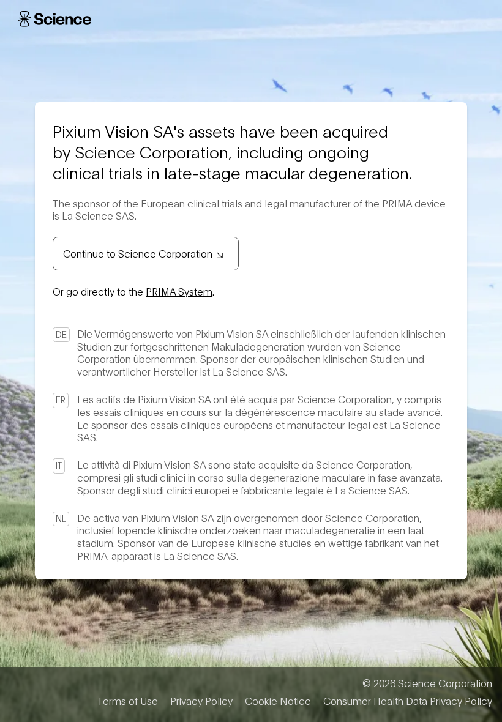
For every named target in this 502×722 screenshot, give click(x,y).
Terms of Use (127, 700)
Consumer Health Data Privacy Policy (407, 700)
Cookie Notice (278, 700)
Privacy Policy (201, 700)
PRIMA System (179, 291)
